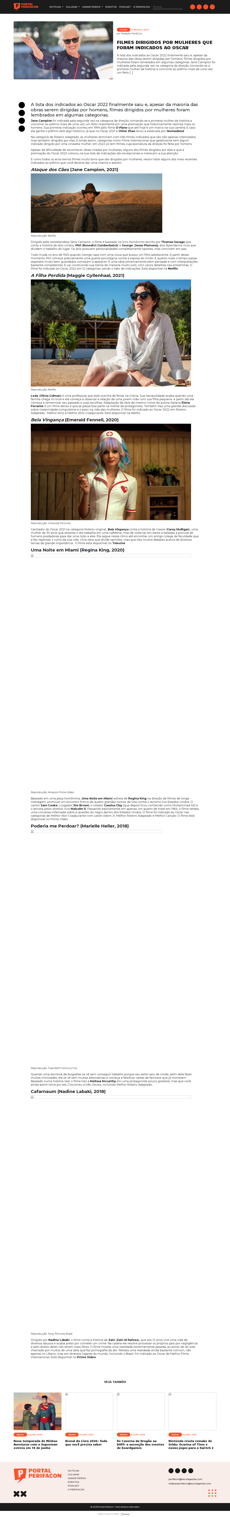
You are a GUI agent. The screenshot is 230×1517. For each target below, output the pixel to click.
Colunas (72, 6)
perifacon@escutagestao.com (185, 1479)
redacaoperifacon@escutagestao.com (190, 1483)
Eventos (111, 6)
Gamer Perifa (91, 6)
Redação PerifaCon (131, 33)
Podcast (125, 6)
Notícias (55, 6)
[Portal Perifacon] (26, 7)
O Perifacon (141, 6)
